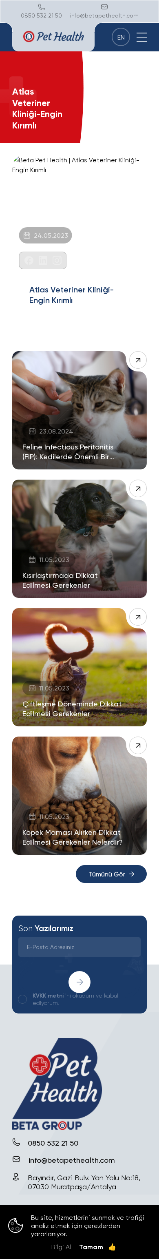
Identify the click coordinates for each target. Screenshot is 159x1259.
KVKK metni (48, 995)
